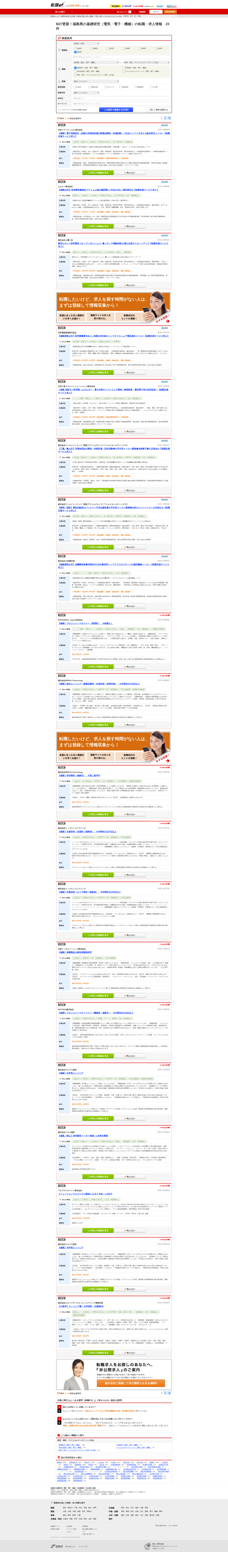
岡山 (132, 1511)
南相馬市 (78, 1465)
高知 (160, 1511)
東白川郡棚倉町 (86, 1474)
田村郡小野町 (141, 1476)
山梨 (141, 1508)
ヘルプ (68, 1532)
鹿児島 (152, 1515)
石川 (132, 1508)
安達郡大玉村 (163, 1465)
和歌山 (89, 1511)
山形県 (159, 48)
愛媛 (156, 1511)
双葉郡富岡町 (78, 1478)
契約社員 (94, 87)
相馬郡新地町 (62, 1481)
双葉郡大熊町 (110, 1478)
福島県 (79, 52)
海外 (110, 1519)
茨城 (85, 1508)
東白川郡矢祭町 (104, 1474)
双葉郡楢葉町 (62, 1478)
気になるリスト (123, 12)
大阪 (64, 1511)
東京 (64, 1508)
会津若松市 (73, 1462)
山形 (90, 1519)
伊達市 (90, 1465)
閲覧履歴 (142, 12)
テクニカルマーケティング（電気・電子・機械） (142, 71)
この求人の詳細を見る (98, 173)
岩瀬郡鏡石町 (68, 1467)
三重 (78, 1515)
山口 (141, 1511)
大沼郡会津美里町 (111, 1471)
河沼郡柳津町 (161, 1469)
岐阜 (69, 1515)
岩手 (75, 1519)
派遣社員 (125, 87)
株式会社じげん (70, 1546)
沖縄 (157, 1515)
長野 (146, 1508)
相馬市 (151, 1462)
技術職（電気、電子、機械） (85, 16)
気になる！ (131, 173)
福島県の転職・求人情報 (68, 16)
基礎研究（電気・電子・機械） (88, 68)
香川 (151, 1511)
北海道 (79, 48)
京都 (74, 1511)
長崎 (132, 1515)
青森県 (95, 48)
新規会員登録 (170, 12)
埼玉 (80, 1508)
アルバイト (111, 87)
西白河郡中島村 (163, 1471)
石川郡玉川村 (62, 1476)
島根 (127, 1511)
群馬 (94, 1508)
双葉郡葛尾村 (157, 1478)
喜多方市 (140, 1462)
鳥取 (122, 1511)
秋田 (85, 1519)
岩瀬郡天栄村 (84, 1467)
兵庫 (69, 1511)
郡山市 (86, 1462)
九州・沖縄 (113, 1515)
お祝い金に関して (88, 1534)
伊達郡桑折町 (115, 1465)
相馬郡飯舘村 (78, 1481)
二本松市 (165, 1462)
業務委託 (140, 87)
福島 (94, 1519)
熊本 (137, 1515)
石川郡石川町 (154, 1474)
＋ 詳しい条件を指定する (158, 110)
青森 (71, 1519)
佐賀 (127, 1515)
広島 (137, 1511)
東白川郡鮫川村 (137, 1474)
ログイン (156, 12)
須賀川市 (126, 1462)
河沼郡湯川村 (146, 1469)
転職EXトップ (55, 16)
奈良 (83, 1511)
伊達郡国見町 (131, 1465)
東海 (52, 1515)
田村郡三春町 (125, 1476)
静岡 (74, 1515)
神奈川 (70, 1508)
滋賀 (78, 1511)
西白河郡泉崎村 (146, 1471)
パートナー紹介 (71, 1529)
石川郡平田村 (78, 1476)
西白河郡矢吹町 (69, 1474)
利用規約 (85, 1526)
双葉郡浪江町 (141, 1478)
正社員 (78, 87)
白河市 (113, 1462)
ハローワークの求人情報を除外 (74, 110)
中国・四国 (113, 1511)
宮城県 (127, 48)
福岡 (122, 1515)
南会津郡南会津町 (154, 1467)
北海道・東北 (56, 1519)
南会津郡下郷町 (101, 1467)
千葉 (75, 1508)
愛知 (64, 1515)
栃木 (90, 1508)
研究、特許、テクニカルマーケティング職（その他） (96, 75)
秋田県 (143, 48)
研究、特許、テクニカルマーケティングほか (109, 16)
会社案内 (69, 1526)
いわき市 (101, 1462)
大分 (141, 1515)
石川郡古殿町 (110, 1476)
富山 (127, 1508)
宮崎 (146, 1515)
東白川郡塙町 (121, 1474)
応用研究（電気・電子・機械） (136, 68)
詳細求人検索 (55, 1529)
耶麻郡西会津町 (79, 1469)
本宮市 (102, 1465)
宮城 (80, 1519)
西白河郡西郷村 (128, 1471)
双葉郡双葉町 (125, 1478)
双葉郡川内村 (94, 1478)
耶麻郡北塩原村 (62, 1469)
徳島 (146, 1511)
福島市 (59, 1462)
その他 (155, 87)
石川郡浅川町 (94, 1476)
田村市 (66, 1465)
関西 (52, 1511)
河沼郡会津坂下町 (129, 1469)
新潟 (122, 1508)
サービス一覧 (83, 1546)
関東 (52, 1508)
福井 (137, 1508)
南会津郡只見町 (136, 1467)
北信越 (111, 1508)
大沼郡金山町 (79, 1471)
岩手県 (111, 48)
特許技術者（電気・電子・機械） (89, 71)
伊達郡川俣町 (147, 1465)
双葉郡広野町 (157, 1476)
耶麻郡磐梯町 (95, 1469)
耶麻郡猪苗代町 (111, 1469)
